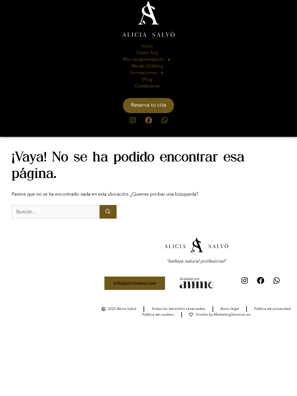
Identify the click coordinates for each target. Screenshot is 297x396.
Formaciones (143, 73)
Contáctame (147, 86)
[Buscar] (108, 212)
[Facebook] (148, 120)
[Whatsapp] (164, 120)
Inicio (147, 46)
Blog (147, 79)
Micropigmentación (143, 59)
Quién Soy (147, 53)
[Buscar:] (55, 212)
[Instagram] (132, 120)
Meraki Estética (147, 66)
